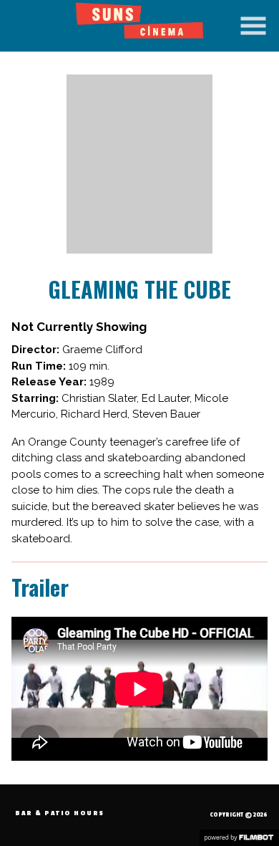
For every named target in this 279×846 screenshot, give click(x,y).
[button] (253, 26)
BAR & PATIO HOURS (59, 813)
